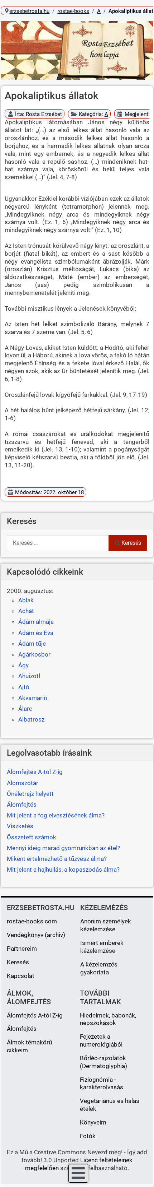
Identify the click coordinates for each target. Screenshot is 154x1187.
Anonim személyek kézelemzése (105, 925)
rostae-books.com (32, 921)
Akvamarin (32, 697)
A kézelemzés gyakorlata (98, 968)
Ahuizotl (29, 676)
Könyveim (93, 1122)
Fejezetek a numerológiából (101, 1040)
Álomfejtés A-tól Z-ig (35, 1015)
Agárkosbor (34, 654)
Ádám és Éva (35, 632)
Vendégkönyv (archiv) (36, 934)
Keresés (131, 542)
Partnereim (22, 948)
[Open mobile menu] (78, 1173)
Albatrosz (31, 719)
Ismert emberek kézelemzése (102, 946)
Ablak (26, 600)
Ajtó (23, 687)
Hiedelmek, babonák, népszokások (108, 1019)
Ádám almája (36, 621)
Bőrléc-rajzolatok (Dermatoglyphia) (103, 1062)
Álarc (25, 708)
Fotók (88, 1136)
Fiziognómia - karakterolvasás (101, 1083)
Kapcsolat (20, 975)
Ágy (23, 665)
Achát (26, 611)
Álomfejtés (22, 1028)
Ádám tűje (32, 643)
